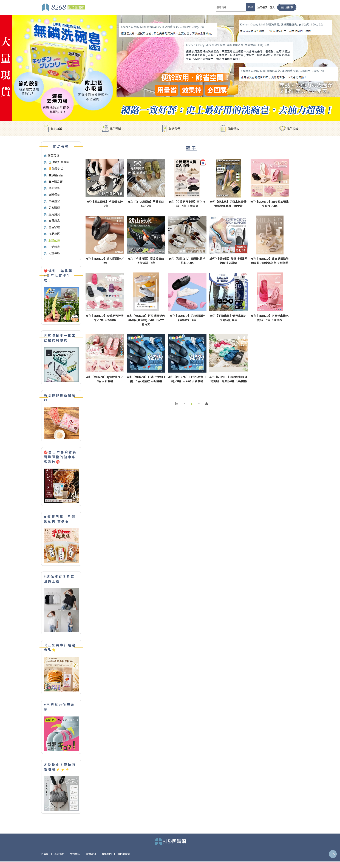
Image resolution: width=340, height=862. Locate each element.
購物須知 (233, 128)
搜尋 (250, 7)
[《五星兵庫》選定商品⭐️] (61, 673)
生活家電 (54, 227)
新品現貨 (53, 155)
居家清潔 (54, 207)
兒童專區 (54, 253)
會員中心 (75, 854)
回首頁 (45, 854)
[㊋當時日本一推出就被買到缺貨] (61, 363)
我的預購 (115, 128)
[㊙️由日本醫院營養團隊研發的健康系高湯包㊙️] (61, 485)
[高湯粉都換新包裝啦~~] (61, 422)
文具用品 (54, 220)
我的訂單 (56, 128)
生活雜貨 (54, 247)
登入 (272, 7)
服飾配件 (54, 240)
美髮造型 (54, 201)
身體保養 (54, 194)
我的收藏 (292, 128)
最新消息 (59, 854)
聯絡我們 (174, 128)
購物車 (289, 7)
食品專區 (54, 233)
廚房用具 (54, 214)
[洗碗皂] (170, 67)
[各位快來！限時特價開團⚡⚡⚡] (61, 793)
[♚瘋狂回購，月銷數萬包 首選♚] (61, 545)
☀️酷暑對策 (56, 168)
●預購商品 (56, 175)
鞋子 (191, 147)
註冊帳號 (262, 7)
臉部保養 (54, 188)
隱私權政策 (123, 854)
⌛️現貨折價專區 (59, 162)
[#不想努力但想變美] (61, 733)
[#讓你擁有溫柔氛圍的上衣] (61, 609)
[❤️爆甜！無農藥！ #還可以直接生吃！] (61, 304)
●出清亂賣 (56, 181)
